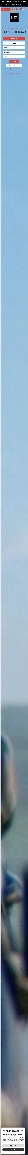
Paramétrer (13, 1145)
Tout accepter (13, 1149)
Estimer (14, 43)
